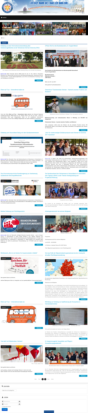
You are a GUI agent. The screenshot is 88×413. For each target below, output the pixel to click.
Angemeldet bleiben (7, 406)
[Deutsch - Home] (86, 17)
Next (48, 379)
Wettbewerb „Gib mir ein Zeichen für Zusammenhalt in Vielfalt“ (19, 253)
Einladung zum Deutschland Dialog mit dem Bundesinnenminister (20, 132)
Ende (52, 379)
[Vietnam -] (87, 17)
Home (3, 37)
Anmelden (5, 409)
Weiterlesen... (39, 80)
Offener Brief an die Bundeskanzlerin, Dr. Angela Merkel (61, 46)
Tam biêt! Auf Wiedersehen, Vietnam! (11, 341)
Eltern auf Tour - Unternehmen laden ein (12, 90)
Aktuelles (8, 53)
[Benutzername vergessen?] (19, 401)
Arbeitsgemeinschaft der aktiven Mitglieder (58, 211)
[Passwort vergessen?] (19, 404)
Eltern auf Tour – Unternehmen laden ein (13, 302)
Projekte (52, 216)
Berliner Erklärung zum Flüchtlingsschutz (13, 211)
